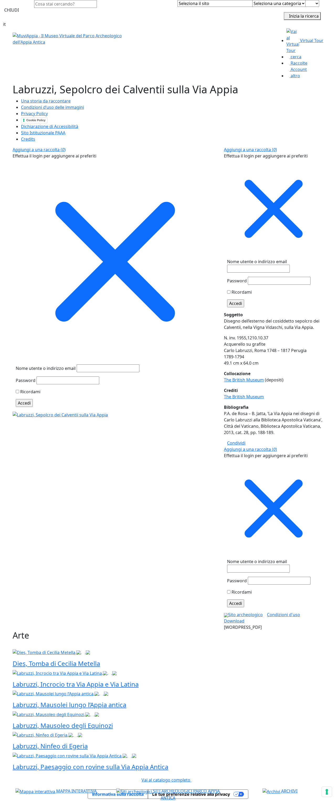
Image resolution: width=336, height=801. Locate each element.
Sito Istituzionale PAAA (43, 133)
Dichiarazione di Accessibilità (49, 126)
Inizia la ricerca (304, 16)
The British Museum (244, 380)
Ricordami (29, 392)
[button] (39, 149)
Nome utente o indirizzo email (46, 368)
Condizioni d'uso (283, 615)
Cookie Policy (35, 120)
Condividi (236, 443)
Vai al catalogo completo (166, 780)
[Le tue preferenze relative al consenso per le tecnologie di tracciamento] (327, 792)
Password (25, 380)
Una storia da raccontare (46, 101)
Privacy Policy (34, 113)
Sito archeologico (245, 615)
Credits (28, 139)
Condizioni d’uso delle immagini (52, 107)
